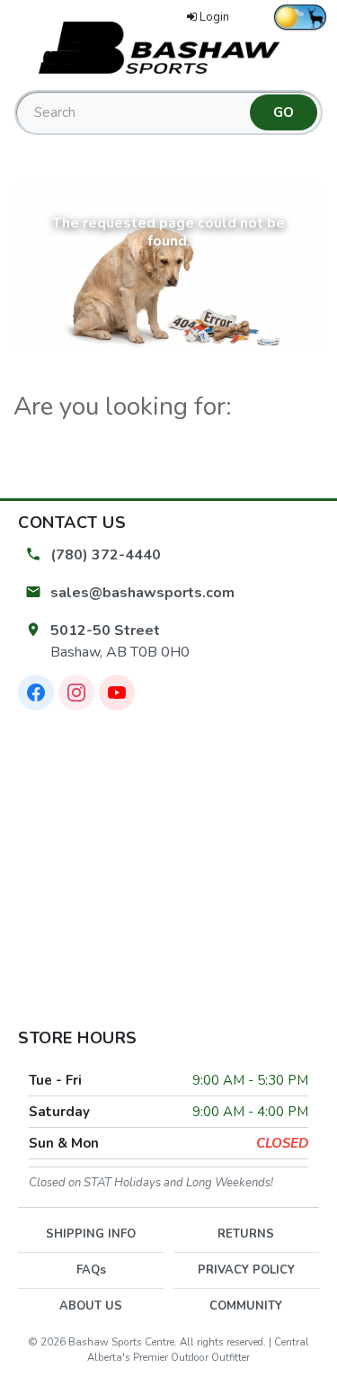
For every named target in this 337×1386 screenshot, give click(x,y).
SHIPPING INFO (91, 1234)
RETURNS (245, 1234)
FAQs (91, 1270)
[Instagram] (76, 693)
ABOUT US (90, 1306)
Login (214, 17)
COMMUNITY (245, 1306)
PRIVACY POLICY (246, 1270)
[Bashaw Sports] (169, 47)
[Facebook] (36, 693)
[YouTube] (117, 693)
